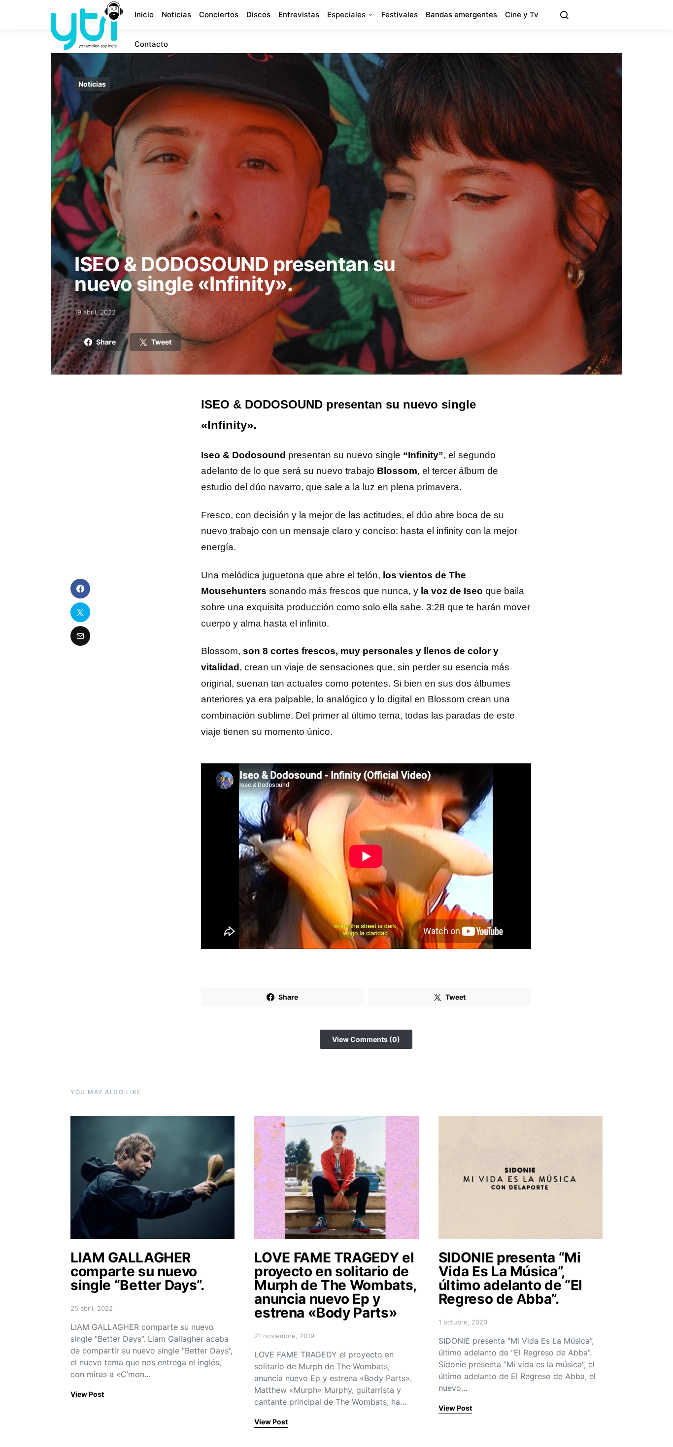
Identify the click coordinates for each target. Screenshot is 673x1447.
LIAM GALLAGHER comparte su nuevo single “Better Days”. (137, 1271)
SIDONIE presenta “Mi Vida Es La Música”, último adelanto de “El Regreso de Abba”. (510, 1278)
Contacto (151, 44)
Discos (258, 14)
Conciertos (218, 14)
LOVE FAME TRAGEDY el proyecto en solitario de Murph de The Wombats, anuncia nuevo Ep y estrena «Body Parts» (335, 1285)
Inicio (144, 14)
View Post (87, 1394)
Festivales (399, 14)
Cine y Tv (521, 14)
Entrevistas (298, 14)
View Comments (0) (366, 1039)
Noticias (176, 14)
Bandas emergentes (461, 14)
